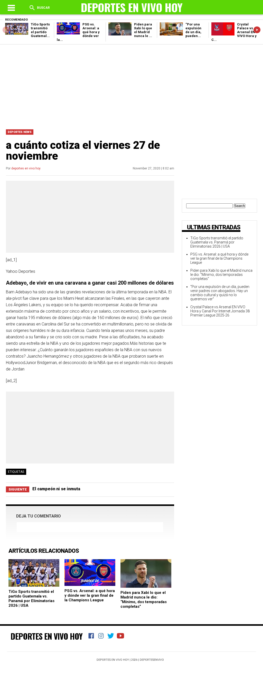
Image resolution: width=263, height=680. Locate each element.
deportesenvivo (152, 659)
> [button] (257, 29)
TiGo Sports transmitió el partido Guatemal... (40, 30)
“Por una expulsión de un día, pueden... (193, 30)
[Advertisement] (131, 86)
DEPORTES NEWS (20, 132)
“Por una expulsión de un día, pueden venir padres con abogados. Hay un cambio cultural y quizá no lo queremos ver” (219, 293)
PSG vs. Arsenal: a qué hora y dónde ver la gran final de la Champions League (89, 595)
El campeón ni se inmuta (56, 488)
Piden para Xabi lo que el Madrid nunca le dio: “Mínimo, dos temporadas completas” (143, 599)
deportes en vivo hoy (26, 168)
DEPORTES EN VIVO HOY (46, 636)
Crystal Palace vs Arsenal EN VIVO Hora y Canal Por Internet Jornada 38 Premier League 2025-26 (220, 311)
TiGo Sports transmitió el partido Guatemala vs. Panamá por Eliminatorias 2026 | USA (31, 598)
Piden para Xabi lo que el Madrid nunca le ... (143, 30)
